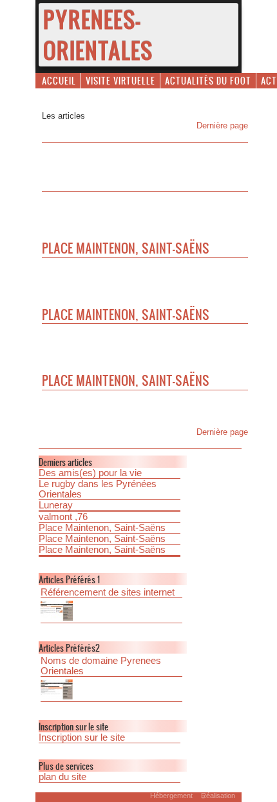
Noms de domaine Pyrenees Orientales (101, 666)
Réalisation (218, 795)
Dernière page (222, 125)
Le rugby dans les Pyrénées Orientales (98, 489)
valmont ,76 (63, 517)
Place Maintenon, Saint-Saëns (102, 528)
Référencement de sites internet (108, 592)
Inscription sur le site (82, 737)
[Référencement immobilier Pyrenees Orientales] (111, 612)
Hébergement (171, 795)
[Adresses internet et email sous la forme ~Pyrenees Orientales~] (111, 690)
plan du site (62, 777)
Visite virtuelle (120, 80)
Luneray (56, 505)
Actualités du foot (208, 80)
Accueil (59, 80)
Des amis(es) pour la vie (90, 473)
